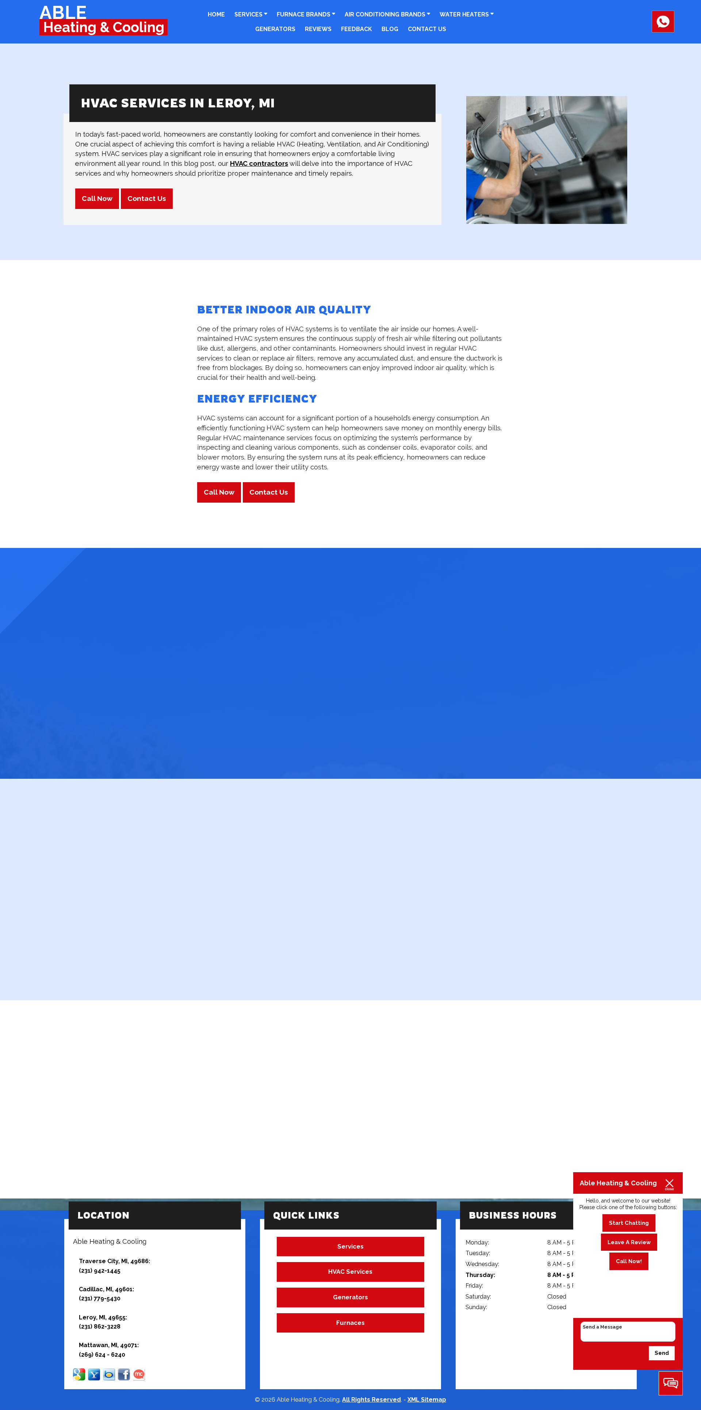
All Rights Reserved (371, 1399)
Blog (390, 29)
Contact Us (427, 29)
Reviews (318, 29)
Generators (275, 29)
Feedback (356, 29)
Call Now (97, 198)
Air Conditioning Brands (386, 14)
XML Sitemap (426, 1399)
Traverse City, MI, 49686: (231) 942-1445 (114, 1266)
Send (662, 1353)
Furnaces (350, 1322)
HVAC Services (350, 1271)
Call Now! (629, 1261)
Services (249, 14)
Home (216, 14)
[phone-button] (663, 29)
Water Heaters (465, 14)
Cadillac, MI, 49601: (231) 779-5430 (106, 1294)
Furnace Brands (304, 14)
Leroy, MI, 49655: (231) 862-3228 (103, 1322)
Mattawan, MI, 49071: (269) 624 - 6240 (109, 1350)
